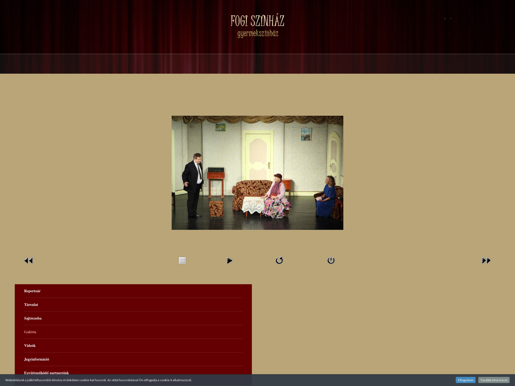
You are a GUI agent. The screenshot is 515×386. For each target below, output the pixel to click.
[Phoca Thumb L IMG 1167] (257, 172)
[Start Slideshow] (229, 260)
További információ (493, 380)
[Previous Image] (28, 260)
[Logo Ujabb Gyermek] (257, 25)
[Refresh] (279, 260)
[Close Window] (331, 260)
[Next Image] (486, 260)
